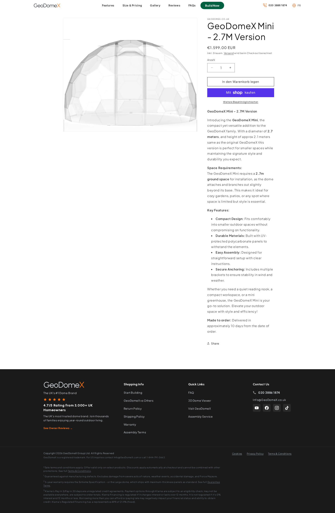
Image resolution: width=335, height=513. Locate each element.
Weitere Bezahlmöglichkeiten (240, 101)
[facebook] (267, 408)
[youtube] (257, 408)
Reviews (174, 5)
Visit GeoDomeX (199, 408)
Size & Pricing (132, 5)
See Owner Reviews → (58, 428)
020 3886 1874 (269, 392)
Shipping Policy (134, 416)
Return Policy (133, 408)
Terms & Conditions (280, 453)
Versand (229, 53)
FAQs (192, 5)
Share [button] (215, 343)
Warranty (130, 424)
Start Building (133, 392)
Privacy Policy (255, 453)
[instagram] (277, 408)
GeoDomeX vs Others (139, 400)
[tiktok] (287, 408)
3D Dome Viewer (199, 400)
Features (108, 5)
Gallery (155, 5)
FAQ (191, 392)
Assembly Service (200, 416)
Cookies (237, 453)
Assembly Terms (135, 432)
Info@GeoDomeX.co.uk (269, 399)
